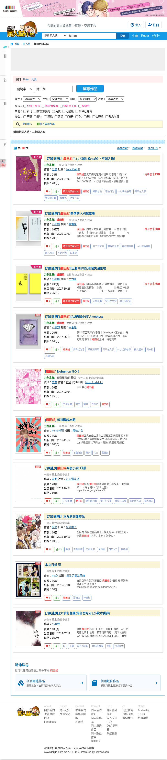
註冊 (156, 25)
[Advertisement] (88, 59)
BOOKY (96, 741)
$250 (71, 301)
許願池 (79, 721)
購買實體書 (51, 105)
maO (55, 575)
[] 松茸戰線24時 (60, 419)
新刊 (29, 111)
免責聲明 (65, 714)
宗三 (78, 404)
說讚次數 (137, 148)
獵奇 (71, 116)
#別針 (156, 36)
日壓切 (94, 404)
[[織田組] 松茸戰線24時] (28, 435)
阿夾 (54, 527)
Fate (26, 79)
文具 (34, 79)
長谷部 (105, 452)
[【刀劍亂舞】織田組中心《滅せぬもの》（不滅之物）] (28, 173)
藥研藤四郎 (50, 198)
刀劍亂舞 (49, 164)
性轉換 (99, 116)
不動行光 (109, 191)
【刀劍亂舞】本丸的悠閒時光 (65, 516)
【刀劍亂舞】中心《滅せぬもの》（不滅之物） (81, 158)
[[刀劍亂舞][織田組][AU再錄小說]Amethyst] (28, 331)
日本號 (73, 253)
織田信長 (97, 191)
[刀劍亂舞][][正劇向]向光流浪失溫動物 (75, 268)
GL (80, 116)
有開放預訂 (43, 111)
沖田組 (87, 597)
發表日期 (153, 148)
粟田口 (76, 597)
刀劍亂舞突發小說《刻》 (66, 468)
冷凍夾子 (71, 527)
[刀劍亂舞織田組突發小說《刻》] (28, 483)
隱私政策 (65, 710)
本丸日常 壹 (53, 564)
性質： (47, 99)
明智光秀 (74, 198)
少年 (135, 36)
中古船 (73, 224)
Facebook (50, 721)
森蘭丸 (63, 198)
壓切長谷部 (120, 501)
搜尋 (122, 35)
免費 (58, 111)
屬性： (19, 99)
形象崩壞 (114, 116)
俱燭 (109, 646)
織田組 (26, 124)
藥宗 (86, 404)
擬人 (39, 116)
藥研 (88, 452)
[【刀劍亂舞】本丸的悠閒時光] (28, 531)
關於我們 (49, 710)
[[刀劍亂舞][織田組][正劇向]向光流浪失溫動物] (28, 283)
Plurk (47, 717)
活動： (102, 99)
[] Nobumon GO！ (62, 371)
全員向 (101, 549)
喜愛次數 (122, 148)
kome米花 (58, 430)
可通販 (70, 111)
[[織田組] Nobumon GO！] (28, 386)
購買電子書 (70, 105)
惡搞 (60, 116)
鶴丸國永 (49, 253)
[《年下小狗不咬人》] (83, 8)
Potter (145, 35)
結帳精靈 (143, 717)
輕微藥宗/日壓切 (66, 377)
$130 (71, 191)
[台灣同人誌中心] (22, 28)
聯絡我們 (80, 710)
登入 (138, 25)
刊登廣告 (127, 710)
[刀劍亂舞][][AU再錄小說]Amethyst (74, 316)
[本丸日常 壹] (28, 579)
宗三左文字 (140, 191)
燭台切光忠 (113, 246)
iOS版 (141, 714)
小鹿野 (56, 224)
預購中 (86, 105)
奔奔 (54, 382)
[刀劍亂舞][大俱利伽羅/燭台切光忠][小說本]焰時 (77, 613)
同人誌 (26, 44)
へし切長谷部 (124, 191)
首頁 (16, 44)
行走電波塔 (72, 478)
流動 (54, 478)
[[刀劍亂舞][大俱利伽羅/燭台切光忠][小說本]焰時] (28, 628)
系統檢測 (112, 733)
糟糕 (50, 116)
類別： (74, 99)
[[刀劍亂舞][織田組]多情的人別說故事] (28, 228)
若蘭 (54, 169)
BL (88, 116)
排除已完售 (85, 111)
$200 (71, 246)
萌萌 (29, 116)
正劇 (71, 646)
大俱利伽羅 (97, 646)
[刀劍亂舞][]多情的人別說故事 (70, 213)
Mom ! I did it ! (94, 382)
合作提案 (127, 714)
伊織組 (124, 549)
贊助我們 (127, 717)
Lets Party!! (73, 169)
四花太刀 (113, 549)
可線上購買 (33, 105)
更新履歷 (49, 714)
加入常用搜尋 (47, 124)
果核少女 (78, 430)
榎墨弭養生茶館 (75, 575)
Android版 (143, 710)
